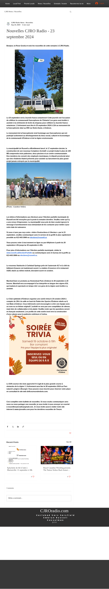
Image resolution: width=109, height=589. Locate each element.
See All (68, 442)
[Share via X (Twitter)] (13, 427)
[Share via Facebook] (7, 427)
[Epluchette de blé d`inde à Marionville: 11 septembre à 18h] (21, 455)
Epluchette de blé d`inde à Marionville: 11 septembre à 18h (19, 469)
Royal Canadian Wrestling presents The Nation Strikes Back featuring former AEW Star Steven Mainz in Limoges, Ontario (56, 469)
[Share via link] (23, 427)
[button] (71, 11)
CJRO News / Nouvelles (13, 12)
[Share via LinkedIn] (18, 427)
